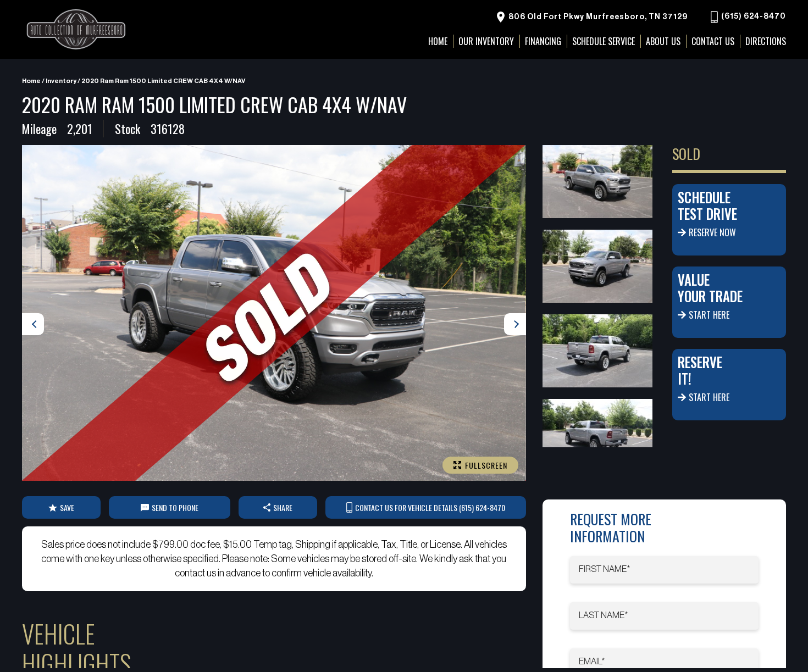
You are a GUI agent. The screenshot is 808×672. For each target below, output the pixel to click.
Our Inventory (486, 41)
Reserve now (712, 232)
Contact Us (712, 41)
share (282, 507)
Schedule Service (603, 41)
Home (31, 80)
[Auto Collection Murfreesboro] (77, 29)
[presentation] (33, 324)
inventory (61, 80)
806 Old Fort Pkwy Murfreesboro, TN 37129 (597, 17)
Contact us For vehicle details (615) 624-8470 (430, 507)
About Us (663, 41)
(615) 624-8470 (753, 17)
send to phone (175, 507)
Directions (765, 41)
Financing (543, 41)
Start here (709, 314)
